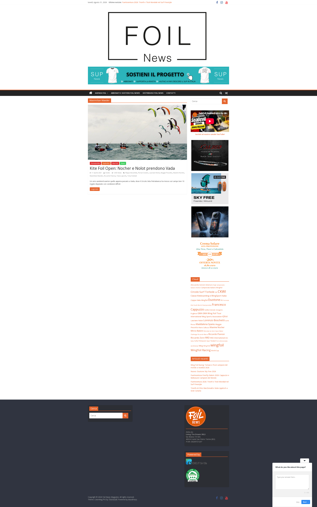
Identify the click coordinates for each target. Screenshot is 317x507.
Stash (208, 341)
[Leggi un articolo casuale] (226, 93)
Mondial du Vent (209, 331)
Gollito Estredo (209, 310)
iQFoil (224, 316)
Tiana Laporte (121, 176)
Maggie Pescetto (166, 173)
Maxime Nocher (178, 173)
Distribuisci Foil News (153, 93)
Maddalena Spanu (205, 324)
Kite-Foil (115, 163)
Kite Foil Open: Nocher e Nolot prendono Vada (132, 168)
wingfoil (217, 345)
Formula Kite (95, 163)
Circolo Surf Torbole (202, 292)
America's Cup (211, 285)
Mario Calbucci (204, 327)
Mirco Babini (197, 330)
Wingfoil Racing (201, 350)
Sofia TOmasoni (200, 341)
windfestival (194, 346)
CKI (216, 292)
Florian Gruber (143, 173)
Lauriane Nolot (154, 173)
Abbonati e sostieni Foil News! (125, 93)
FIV (222, 300)
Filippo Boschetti (131, 173)
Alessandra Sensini (198, 285)
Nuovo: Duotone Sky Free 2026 (203, 371)
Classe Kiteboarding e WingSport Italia (208, 295)
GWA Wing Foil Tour (212, 313)
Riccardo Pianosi (110, 176)
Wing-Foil (206, 346)
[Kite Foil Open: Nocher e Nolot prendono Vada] (137, 106)
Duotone (214, 300)
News (123, 163)
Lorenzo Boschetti (214, 320)
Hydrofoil (106, 163)
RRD (207, 337)
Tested (213, 341)
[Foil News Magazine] (157, 8)
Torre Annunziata (221, 341)
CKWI (222, 291)
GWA (200, 313)
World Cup (215, 350)
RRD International (217, 338)
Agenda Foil (100, 93)
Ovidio (107, 173)
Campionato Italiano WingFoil (211, 287)
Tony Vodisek (132, 176)
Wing (201, 345)
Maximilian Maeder (96, 176)
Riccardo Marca (203, 334)
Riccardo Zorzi (198, 337)
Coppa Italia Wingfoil (199, 300)
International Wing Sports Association (206, 316)
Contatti (170, 93)
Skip (297, 502)
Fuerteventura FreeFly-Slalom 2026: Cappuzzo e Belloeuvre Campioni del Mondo (154, 2)
